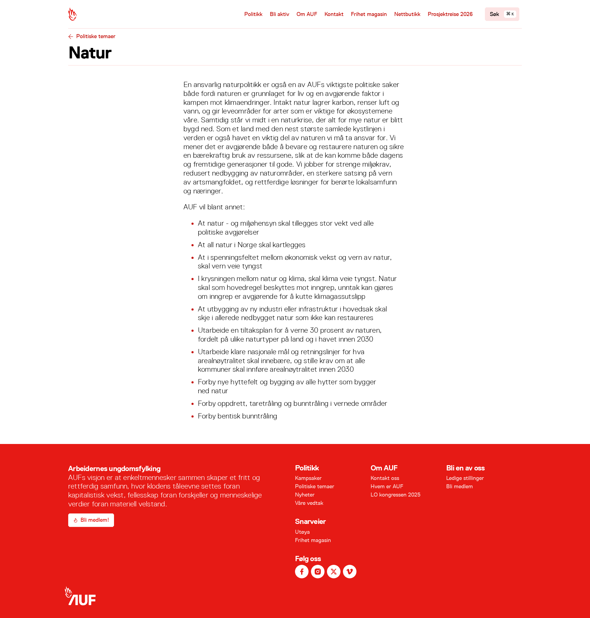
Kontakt (334, 14)
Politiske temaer (96, 36)
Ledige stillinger (465, 478)
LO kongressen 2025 (395, 494)
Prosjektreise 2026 (450, 14)
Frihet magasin (369, 14)
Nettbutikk (407, 14)
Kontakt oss (385, 478)
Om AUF (307, 14)
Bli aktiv (279, 14)
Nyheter (305, 494)
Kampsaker (308, 478)
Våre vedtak (309, 503)
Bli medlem (459, 486)
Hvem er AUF (387, 486)
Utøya (302, 532)
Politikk (253, 14)
